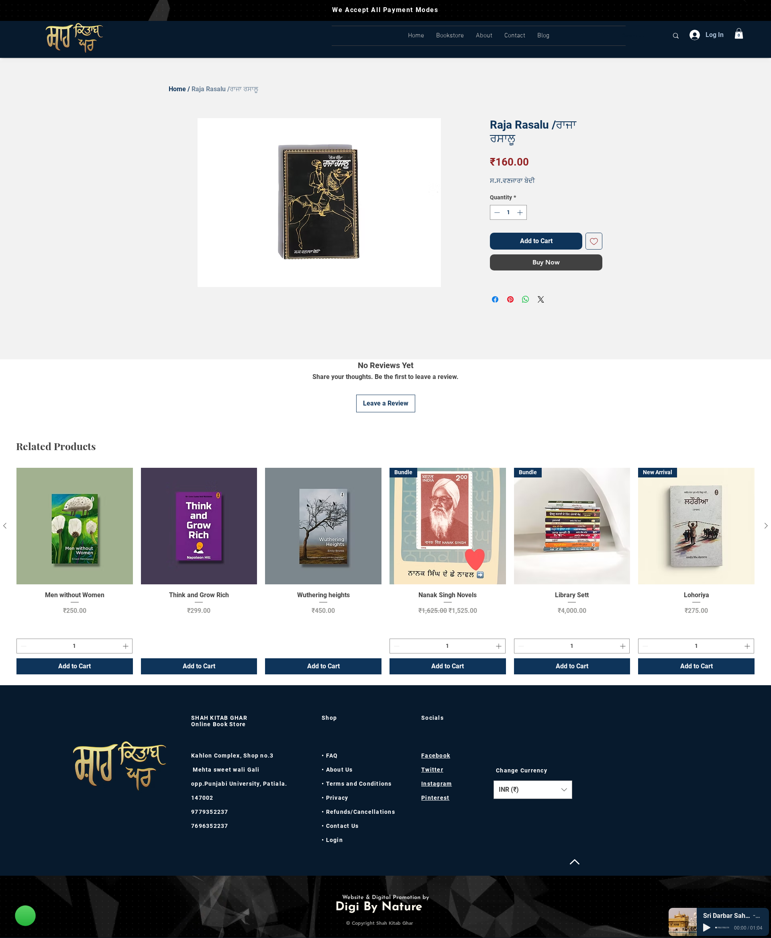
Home (177, 89)
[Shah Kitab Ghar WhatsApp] (25, 915)
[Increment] (521, 212)
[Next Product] (766, 525)
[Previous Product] (5, 525)
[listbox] (533, 789)
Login (334, 840)
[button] (738, 33)
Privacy (336, 798)
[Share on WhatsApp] (525, 299)
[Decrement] (496, 212)
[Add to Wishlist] (593, 241)
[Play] (706, 928)
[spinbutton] (508, 212)
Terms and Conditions (359, 783)
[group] (385, 571)
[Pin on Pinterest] (510, 299)
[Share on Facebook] (495, 299)
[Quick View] (74, 526)
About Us (339, 769)
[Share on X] (541, 299)
